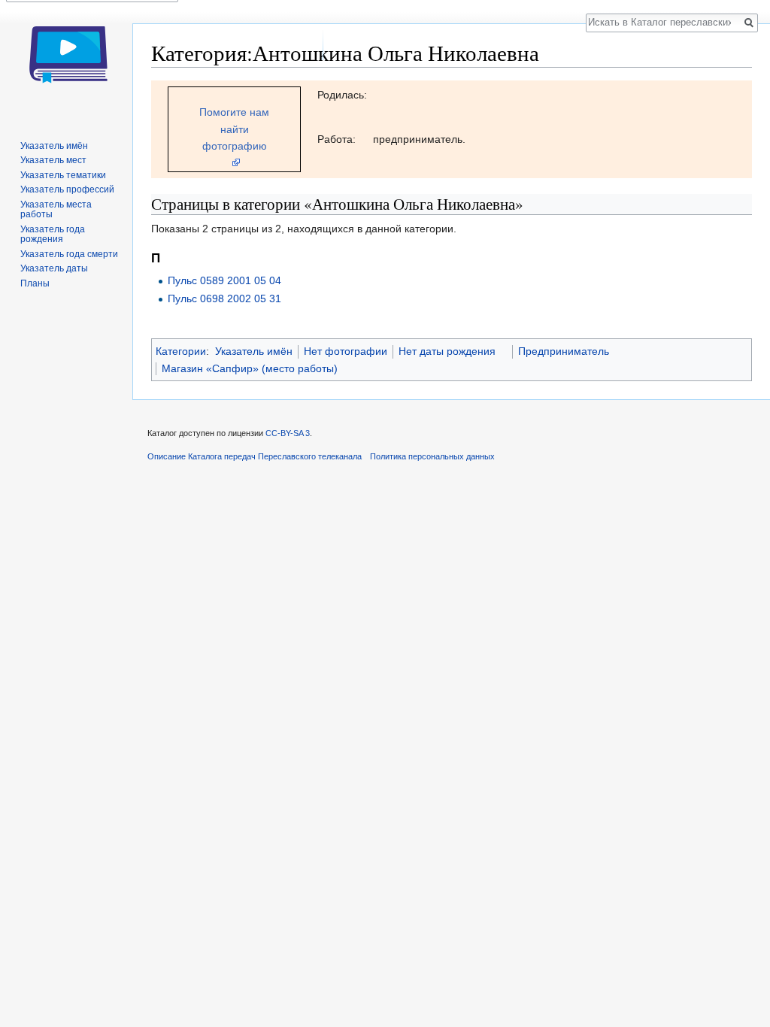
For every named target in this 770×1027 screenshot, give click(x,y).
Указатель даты (54, 268)
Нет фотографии (345, 351)
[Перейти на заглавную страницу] (66, 60)
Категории (181, 351)
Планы (35, 283)
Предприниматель (563, 351)
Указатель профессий (67, 189)
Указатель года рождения (52, 234)
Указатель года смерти (69, 254)
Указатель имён (254, 351)
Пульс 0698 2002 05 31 (224, 298)
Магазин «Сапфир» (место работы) (250, 368)
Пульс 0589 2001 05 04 (224, 280)
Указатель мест (53, 160)
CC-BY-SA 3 (287, 433)
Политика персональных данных (432, 456)
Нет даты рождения (447, 351)
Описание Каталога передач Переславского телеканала (254, 456)
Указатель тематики (63, 175)
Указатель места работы (56, 209)
